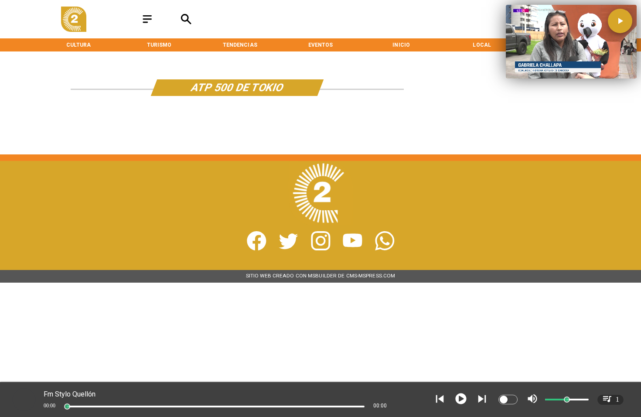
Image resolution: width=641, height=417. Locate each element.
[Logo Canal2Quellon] (73, 29)
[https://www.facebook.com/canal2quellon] (256, 248)
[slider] (67, 406)
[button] (620, 21)
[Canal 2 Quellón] (147, 23)
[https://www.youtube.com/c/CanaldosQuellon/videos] (352, 248)
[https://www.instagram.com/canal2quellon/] (321, 248)
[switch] (508, 399)
